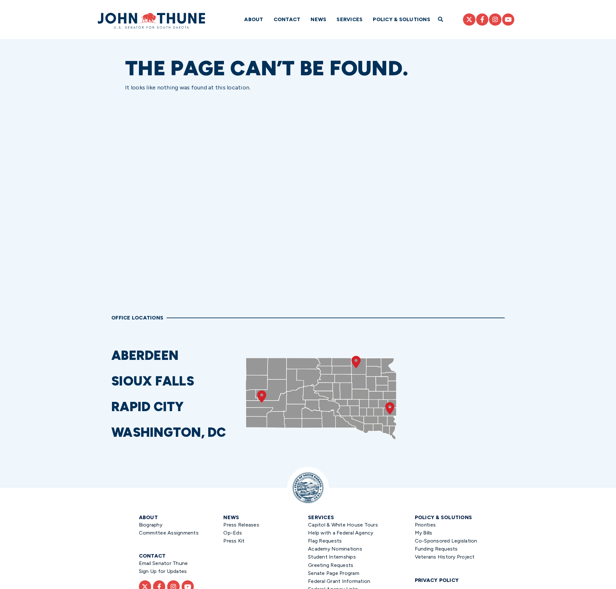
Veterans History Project (445, 557)
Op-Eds (232, 533)
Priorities (425, 525)
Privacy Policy (437, 580)
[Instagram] (495, 19)
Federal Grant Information (339, 581)
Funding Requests (436, 549)
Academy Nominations (335, 549)
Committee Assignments (169, 533)
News (318, 19)
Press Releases (241, 525)
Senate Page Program (333, 573)
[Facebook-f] (482, 19)
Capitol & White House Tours (343, 525)
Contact (287, 19)
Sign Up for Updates (163, 571)
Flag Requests (325, 541)
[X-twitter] (469, 19)
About (253, 19)
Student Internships (332, 557)
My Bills (423, 533)
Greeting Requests (330, 565)
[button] (175, 355)
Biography (150, 525)
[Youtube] (508, 19)
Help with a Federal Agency (340, 533)
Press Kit (233, 541)
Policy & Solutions (401, 19)
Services (350, 19)
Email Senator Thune (163, 563)
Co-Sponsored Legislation (446, 541)
